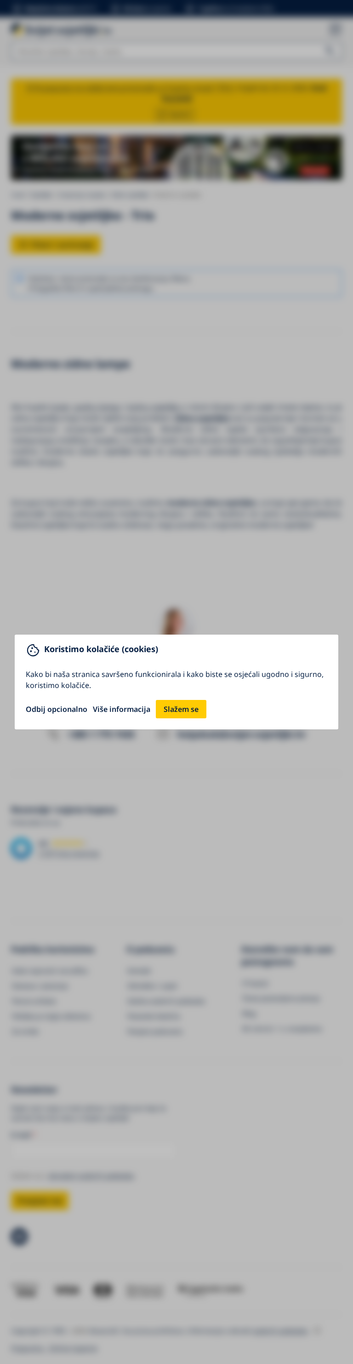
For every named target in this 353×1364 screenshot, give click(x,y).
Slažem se (181, 709)
